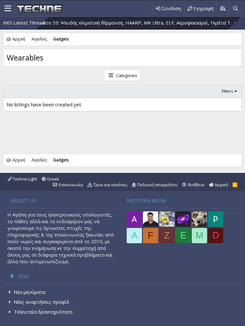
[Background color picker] (223, 8)
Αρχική (221, 185)
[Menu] (7, 8)
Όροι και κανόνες (110, 185)
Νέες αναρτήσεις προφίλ (41, 302)
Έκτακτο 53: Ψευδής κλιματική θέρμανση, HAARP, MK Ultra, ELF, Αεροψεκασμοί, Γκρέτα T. (126, 22)
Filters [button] (227, 91)
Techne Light (24, 179)
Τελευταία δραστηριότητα (43, 311)
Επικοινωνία (71, 185)
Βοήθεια (196, 185)
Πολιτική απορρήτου (157, 185)
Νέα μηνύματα (29, 292)
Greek (52, 179)
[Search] (235, 8)
